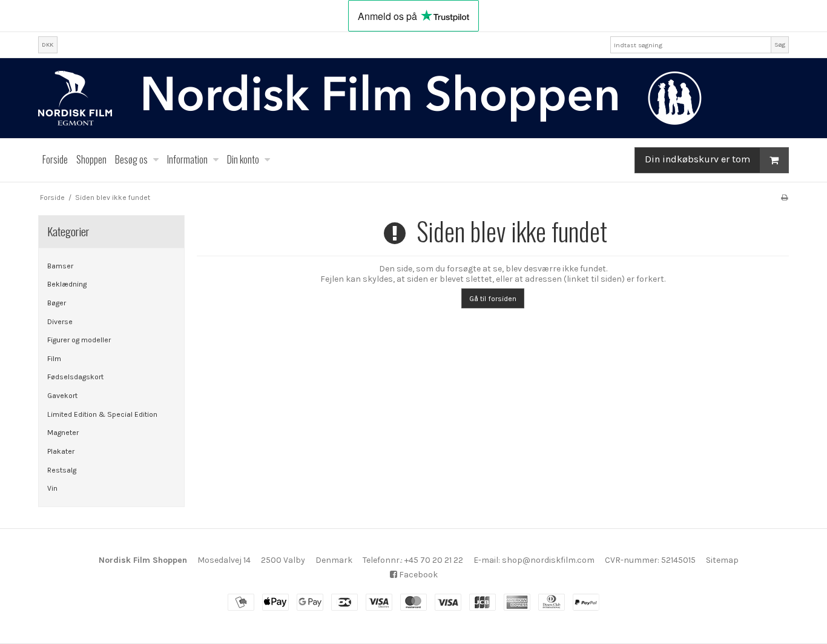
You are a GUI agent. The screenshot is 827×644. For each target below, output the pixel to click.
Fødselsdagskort (75, 377)
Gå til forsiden (492, 298)
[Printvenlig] (784, 197)
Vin (52, 488)
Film (54, 358)
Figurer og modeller (79, 340)
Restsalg (61, 470)
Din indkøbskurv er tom (697, 159)
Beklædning (67, 284)
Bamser (60, 266)
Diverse (60, 321)
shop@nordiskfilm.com (548, 560)
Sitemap (722, 560)
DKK (47, 44)
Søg (779, 44)
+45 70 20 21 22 (433, 560)
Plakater (60, 451)
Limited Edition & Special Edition (102, 414)
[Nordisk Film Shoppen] (413, 98)
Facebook (417, 574)
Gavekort (62, 395)
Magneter (63, 432)
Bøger (56, 303)
